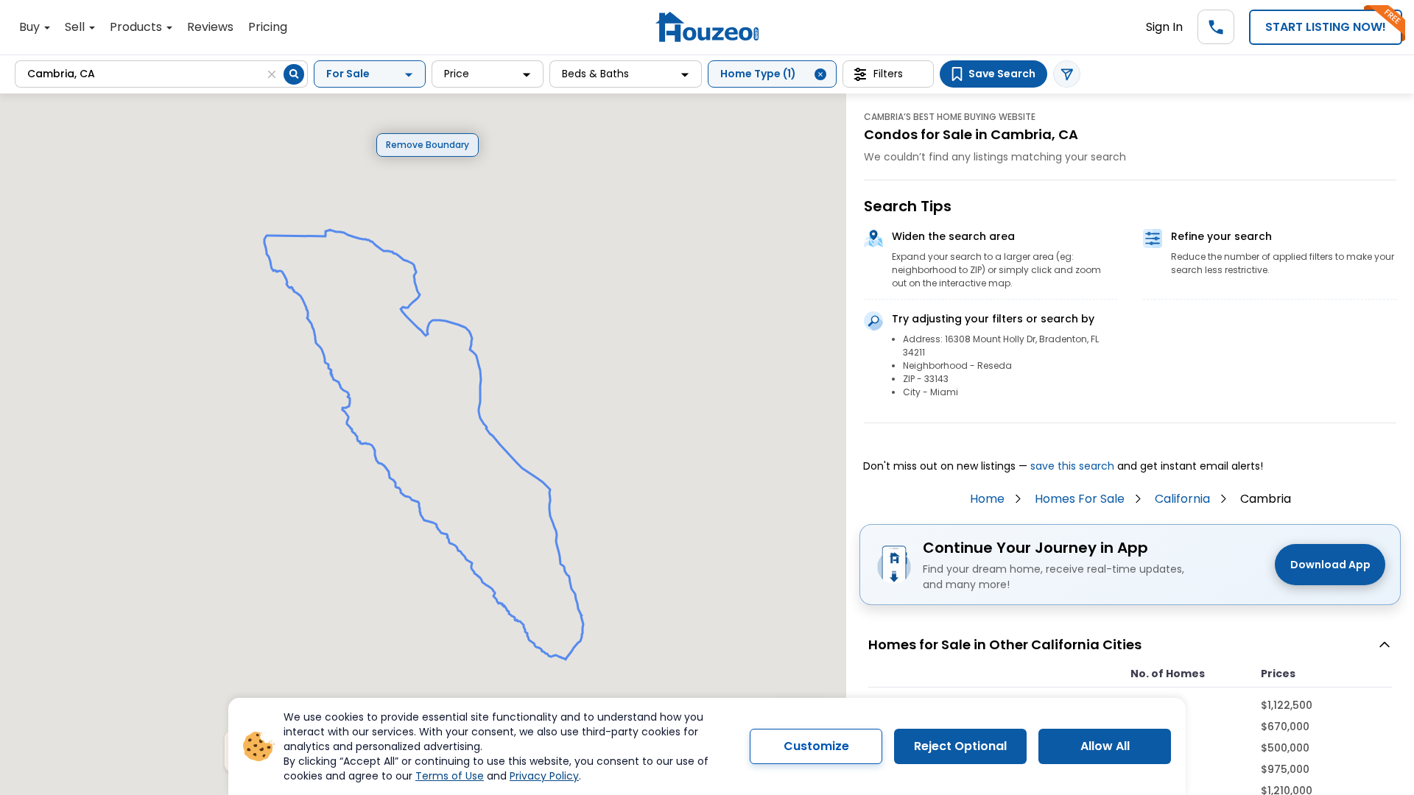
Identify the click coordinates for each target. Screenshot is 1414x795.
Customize (816, 746)
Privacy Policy (544, 775)
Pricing (267, 26)
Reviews (210, 26)
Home (987, 498)
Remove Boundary (427, 144)
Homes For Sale (1080, 498)
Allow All (1105, 746)
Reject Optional (960, 746)
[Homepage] (707, 27)
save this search (1072, 466)
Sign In (1164, 26)
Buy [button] (31, 26)
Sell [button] (76, 26)
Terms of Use (449, 775)
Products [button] (137, 26)
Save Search (1001, 73)
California (1182, 498)
